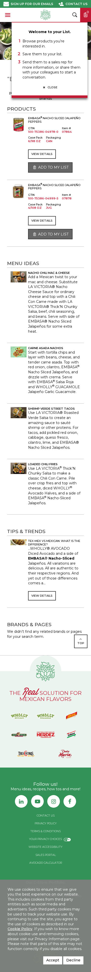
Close (52, 87)
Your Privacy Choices (45, 839)
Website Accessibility (45, 847)
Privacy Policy (46, 823)
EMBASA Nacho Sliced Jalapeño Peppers (54, 119)
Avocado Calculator (45, 862)
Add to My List (53, 167)
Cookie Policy (20, 929)
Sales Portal (45, 855)
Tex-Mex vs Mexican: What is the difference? (54, 542)
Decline (73, 960)
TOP (80, 643)
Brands (45, 98)
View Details (42, 154)
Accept (52, 960)
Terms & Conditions (45, 831)
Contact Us (76, 4)
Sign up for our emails (32, 4)
